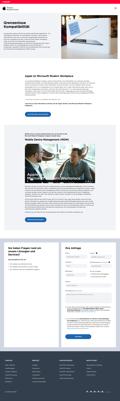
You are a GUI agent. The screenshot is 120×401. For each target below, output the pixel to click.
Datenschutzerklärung (88, 311)
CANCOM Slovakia (65, 375)
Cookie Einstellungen (39, 381)
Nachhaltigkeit (10, 368)
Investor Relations (11, 371)
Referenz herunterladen (36, 219)
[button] (116, 8)
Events (88, 368)
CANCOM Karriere (11, 375)
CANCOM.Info (90, 375)
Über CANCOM (10, 365)
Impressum (36, 368)
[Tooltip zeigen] (96, 253)
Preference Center (38, 378)
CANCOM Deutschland (66, 365)
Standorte (8, 381)
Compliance (36, 375)
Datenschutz (36, 371)
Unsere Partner (91, 371)
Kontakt (34, 365)
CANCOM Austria (65, 368)
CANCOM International (66, 371)
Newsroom (8, 378)
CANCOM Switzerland (66, 378)
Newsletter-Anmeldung (94, 365)
